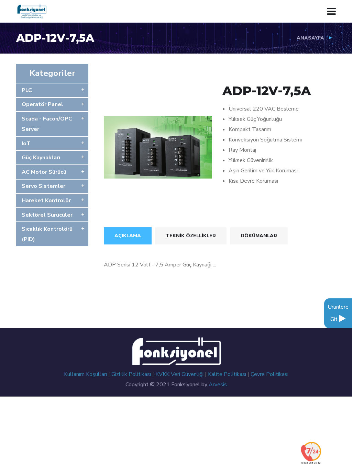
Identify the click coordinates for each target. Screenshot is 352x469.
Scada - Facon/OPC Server (47, 124)
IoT (26, 143)
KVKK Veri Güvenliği (180, 374)
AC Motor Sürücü (44, 172)
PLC (27, 90)
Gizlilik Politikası (131, 374)
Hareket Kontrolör (46, 200)
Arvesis (218, 384)
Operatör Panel (42, 104)
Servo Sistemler (43, 186)
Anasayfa (310, 38)
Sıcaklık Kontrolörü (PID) (47, 234)
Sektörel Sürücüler (47, 215)
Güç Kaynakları (41, 157)
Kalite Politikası (228, 374)
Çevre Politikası (269, 374)
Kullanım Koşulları (86, 374)
